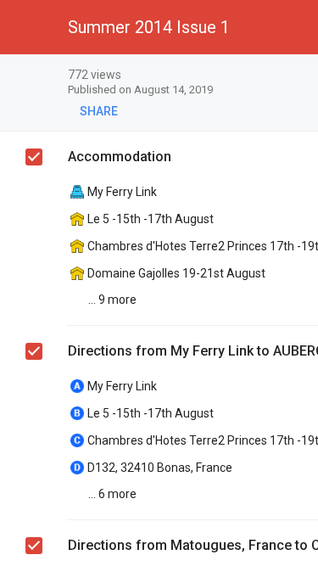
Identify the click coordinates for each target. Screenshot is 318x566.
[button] (27, 27)
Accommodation (119, 157)
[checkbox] (33, 157)
